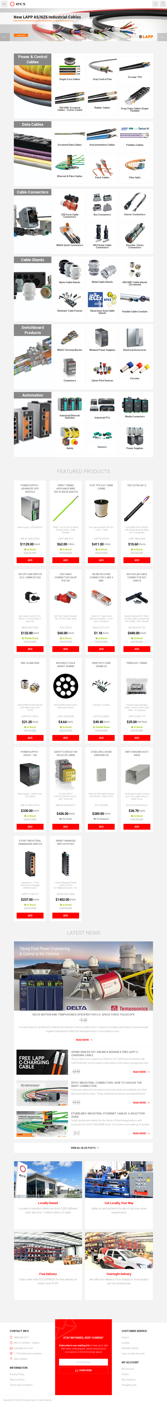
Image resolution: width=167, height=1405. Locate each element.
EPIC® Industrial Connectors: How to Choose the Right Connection (106, 1084)
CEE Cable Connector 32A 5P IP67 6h (66, 577)
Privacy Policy (17, 1374)
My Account (128, 1369)
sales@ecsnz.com (23, 1348)
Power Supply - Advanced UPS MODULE (30, 488)
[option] (83, 24)
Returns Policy (17, 1379)
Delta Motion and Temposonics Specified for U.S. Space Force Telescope (83, 1014)
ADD (30, 560)
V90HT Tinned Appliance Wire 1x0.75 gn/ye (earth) (66, 488)
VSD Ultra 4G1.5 (136, 485)
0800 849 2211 (21, 1337)
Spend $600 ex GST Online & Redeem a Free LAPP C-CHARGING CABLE (105, 1053)
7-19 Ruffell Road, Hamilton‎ (28, 1353)
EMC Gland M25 (30, 663)
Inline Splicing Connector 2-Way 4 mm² (101, 577)
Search (125, 1337)
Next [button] (162, 37)
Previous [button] (5, 37)
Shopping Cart (129, 1385)
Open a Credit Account (133, 1353)
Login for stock (30, 552)
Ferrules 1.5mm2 (137, 663)
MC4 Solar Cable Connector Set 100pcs (137, 577)
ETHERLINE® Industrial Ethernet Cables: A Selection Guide (108, 1115)
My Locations (129, 1379)
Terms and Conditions (21, 1385)
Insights (126, 1343)
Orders (125, 1374)
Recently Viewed (130, 1348)
